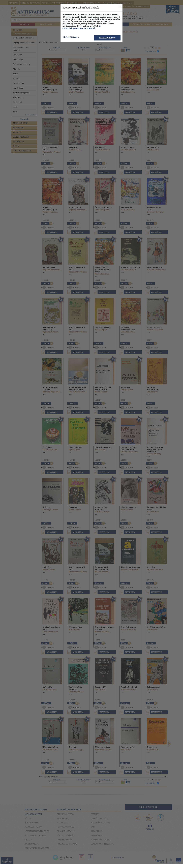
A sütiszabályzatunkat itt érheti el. (81, 27)
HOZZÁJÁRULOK (107, 38)
